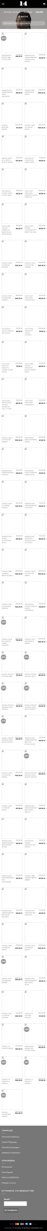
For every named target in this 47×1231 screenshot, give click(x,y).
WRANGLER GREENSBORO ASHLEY (8, 473)
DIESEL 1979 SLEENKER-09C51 (30, 92)
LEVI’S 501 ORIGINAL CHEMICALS (30, 298)
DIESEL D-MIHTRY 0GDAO (29, 1015)
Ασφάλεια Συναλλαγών (11, 1153)
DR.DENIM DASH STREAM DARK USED (31, 473)
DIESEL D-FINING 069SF (7, 1047)
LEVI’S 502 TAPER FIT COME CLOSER (29, 332)
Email (7, 1199)
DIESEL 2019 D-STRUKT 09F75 (7, 947)
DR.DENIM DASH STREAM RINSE (31, 440)
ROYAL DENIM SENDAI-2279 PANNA (8, 707)
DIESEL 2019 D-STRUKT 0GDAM (7, 1015)
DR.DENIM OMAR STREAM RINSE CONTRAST (31, 607)
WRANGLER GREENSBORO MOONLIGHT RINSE (31, 58)
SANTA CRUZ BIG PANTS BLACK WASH (7, 160)
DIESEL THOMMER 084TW (6, 1114)
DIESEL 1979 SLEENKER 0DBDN (7, 606)
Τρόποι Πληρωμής (9, 1142)
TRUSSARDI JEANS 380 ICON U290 (6, 57)
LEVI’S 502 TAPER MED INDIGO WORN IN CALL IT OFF (7, 405)
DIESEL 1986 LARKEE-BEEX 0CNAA (7, 573)
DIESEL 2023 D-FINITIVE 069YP (30, 573)
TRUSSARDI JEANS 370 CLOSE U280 (30, 1048)
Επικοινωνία (7, 1167)
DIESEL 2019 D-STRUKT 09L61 (30, 127)
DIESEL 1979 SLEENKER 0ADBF (7, 298)
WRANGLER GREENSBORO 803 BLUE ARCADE (8, 914)
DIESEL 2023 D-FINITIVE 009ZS (7, 775)
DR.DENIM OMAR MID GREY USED (29, 160)
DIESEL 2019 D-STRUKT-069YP (30, 947)
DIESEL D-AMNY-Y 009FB (29, 1081)
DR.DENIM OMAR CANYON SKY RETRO (30, 844)
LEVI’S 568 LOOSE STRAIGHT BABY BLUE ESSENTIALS (7, 230)
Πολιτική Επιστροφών (10, 1147)
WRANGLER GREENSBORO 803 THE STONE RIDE (31, 741)
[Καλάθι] (44, 3)
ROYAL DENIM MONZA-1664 (8, 675)
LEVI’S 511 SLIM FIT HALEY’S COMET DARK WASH (7, 368)
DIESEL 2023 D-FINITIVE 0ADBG (30, 265)
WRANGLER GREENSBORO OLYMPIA (31, 505)
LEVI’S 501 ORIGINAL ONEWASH (29, 403)
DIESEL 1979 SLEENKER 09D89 (7, 980)
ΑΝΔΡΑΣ (28, 12)
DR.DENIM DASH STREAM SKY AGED (8, 331)
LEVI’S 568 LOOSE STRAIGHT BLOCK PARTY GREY (30, 368)
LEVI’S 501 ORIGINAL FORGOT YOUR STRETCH (31, 194)
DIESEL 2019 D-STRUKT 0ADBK (7, 265)
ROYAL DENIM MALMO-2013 (31, 675)
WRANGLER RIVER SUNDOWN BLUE (7, 539)
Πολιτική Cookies (9, 1183)
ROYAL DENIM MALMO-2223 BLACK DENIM (31, 775)
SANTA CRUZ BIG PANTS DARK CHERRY (7, 642)
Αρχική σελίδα (12, 12)
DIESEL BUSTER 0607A (5, 127)
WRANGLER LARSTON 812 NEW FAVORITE (7, 93)
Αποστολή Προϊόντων (10, 1137)
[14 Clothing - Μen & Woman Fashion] (23, 4)
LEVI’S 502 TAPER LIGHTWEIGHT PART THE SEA (30, 229)
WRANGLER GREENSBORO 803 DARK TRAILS (31, 809)
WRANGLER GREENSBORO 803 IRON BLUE (31, 981)
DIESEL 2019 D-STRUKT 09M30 (7, 505)
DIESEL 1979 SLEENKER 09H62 (30, 641)
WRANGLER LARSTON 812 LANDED (30, 913)
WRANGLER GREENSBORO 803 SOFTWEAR (8, 879)
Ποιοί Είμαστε (7, 1172)
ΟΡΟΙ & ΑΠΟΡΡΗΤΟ (10, 1177)
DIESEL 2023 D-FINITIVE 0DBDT (7, 440)
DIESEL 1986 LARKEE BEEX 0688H (30, 878)
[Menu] (3, 4)
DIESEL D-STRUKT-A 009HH (6, 1081)
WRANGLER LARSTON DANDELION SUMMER (30, 539)
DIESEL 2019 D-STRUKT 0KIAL (7, 808)
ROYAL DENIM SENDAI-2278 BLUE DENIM (31, 707)
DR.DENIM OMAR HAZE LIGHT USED (7, 193)
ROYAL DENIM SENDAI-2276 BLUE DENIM (8, 740)
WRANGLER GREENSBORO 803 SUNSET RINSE (8, 844)
